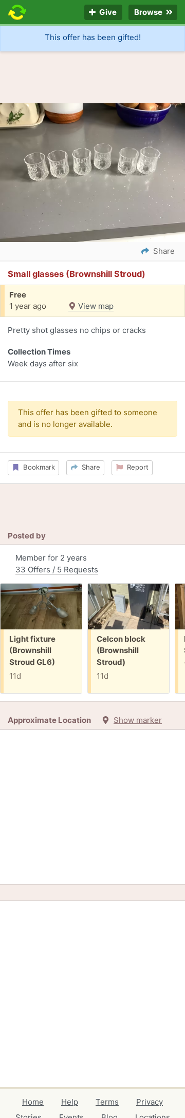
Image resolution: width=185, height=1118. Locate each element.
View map (95, 306)
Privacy (149, 1102)
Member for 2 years (56, 563)
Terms (107, 1102)
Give (107, 12)
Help (69, 1102)
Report (136, 467)
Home (33, 1102)
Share (89, 467)
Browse (149, 12)
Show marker (138, 720)
